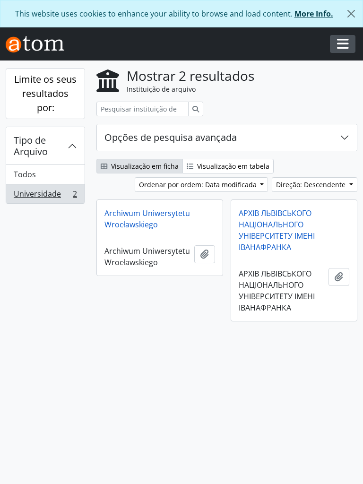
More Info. (313, 14)
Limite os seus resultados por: (45, 93)
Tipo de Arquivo (31, 146)
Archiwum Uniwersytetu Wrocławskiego (147, 219)
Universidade (45, 196)
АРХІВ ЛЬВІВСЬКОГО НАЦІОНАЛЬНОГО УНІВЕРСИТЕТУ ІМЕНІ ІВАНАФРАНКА (277, 230)
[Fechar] (351, 13)
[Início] (39, 44)
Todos (25, 174)
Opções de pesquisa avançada (170, 137)
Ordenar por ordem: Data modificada (199, 184)
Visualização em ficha (144, 166)
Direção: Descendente (311, 184)
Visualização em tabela (232, 166)
